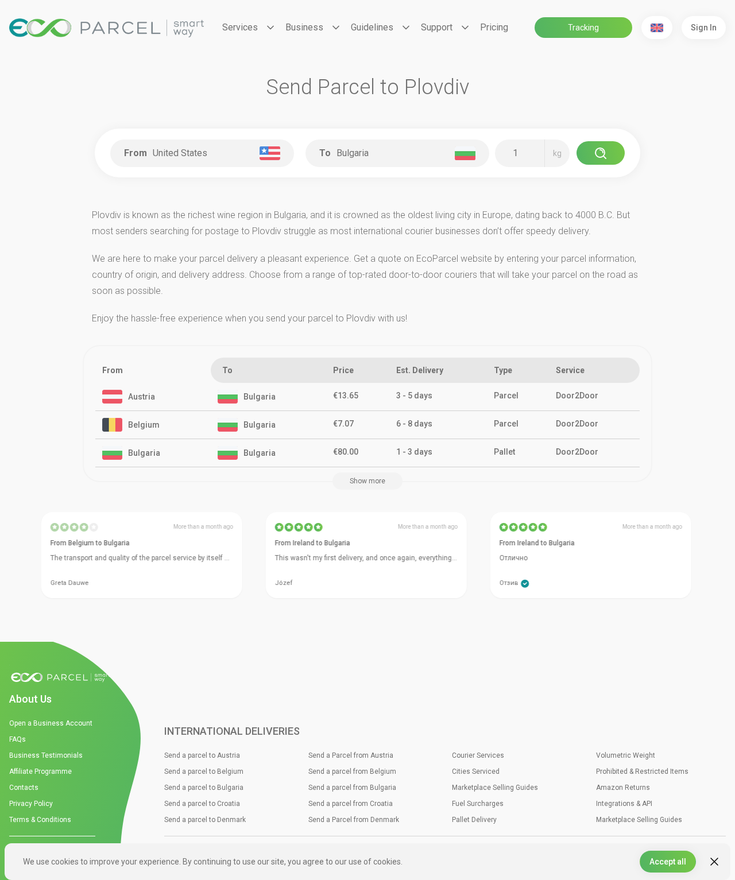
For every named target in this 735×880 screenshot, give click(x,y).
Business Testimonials (46, 755)
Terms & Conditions (40, 820)
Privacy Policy (31, 804)
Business (304, 27)
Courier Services (478, 755)
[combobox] (204, 153)
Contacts (23, 788)
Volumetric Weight (625, 755)
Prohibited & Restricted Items (642, 771)
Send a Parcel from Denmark (353, 820)
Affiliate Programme (40, 771)
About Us (30, 699)
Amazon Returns (623, 788)
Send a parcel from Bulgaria (352, 788)
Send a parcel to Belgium (203, 771)
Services (240, 27)
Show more (367, 481)
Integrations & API (624, 804)
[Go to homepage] (63, 678)
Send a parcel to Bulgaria (203, 788)
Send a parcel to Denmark (205, 820)
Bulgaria (259, 396)
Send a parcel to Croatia (202, 804)
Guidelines (372, 27)
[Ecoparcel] (106, 27)
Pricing (494, 27)
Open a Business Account (50, 723)
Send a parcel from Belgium (352, 771)
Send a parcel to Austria (202, 755)
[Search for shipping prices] (601, 153)
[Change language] (656, 27)
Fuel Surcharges (478, 804)
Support (436, 27)
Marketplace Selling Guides (495, 788)
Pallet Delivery (474, 820)
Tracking (583, 27)
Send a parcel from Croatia (350, 804)
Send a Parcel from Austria (350, 755)
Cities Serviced (476, 771)
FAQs (17, 739)
